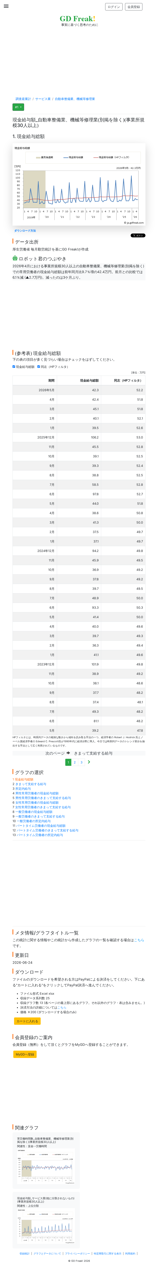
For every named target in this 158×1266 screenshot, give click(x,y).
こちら (139, 940)
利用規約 (130, 1253)
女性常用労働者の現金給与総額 (37, 802)
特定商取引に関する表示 (107, 1253)
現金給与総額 (25, 367)
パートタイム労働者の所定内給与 (40, 835)
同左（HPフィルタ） (56, 367)
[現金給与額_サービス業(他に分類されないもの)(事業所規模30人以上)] (46, 1226)
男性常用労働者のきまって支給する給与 (43, 798)
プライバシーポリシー (77, 1253)
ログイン (114, 7)
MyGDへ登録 (25, 1054)
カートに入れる (27, 1021)
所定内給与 (23, 788)
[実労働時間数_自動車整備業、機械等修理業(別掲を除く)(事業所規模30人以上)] (46, 1166)
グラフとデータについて (47, 1253)
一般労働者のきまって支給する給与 (40, 816)
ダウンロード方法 (25, 230)
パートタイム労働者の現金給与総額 (41, 826)
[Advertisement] (79, 58)
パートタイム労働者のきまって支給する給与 (47, 830)
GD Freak (77, 18)
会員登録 (134, 7)
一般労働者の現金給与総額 (33, 812)
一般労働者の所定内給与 (34, 821)
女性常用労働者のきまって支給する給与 (43, 807)
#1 (17, 107)
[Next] (89, 762)
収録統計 (25, 1253)
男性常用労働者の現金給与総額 (37, 793)
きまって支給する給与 (30, 784)
